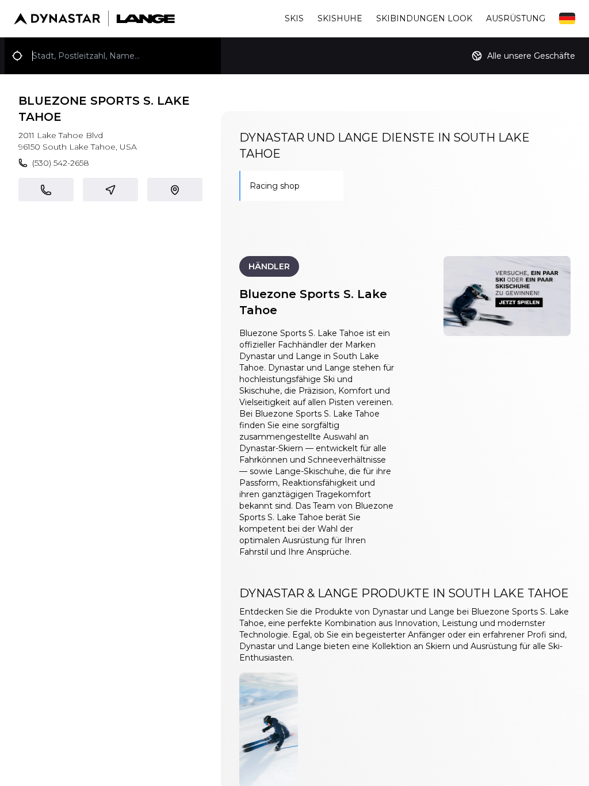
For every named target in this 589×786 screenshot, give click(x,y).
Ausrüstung (515, 18)
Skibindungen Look (424, 18)
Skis (294, 18)
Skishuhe (340, 18)
